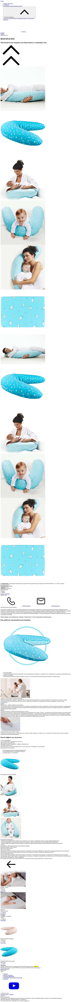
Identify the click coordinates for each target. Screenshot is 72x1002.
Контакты (5, 19)
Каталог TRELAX (5, 969)
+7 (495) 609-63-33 (26, 606)
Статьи (5, 18)
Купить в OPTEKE (5, 594)
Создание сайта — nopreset (7, 994)
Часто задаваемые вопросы (20, 18)
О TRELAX (6, 4)
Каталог (24, 31)
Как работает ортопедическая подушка (12, 6)
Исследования (10, 18)
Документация (30, 18)
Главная (2, 32)
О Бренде (5, 973)
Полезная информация (9, 17)
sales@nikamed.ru (56, 606)
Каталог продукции (8, 3)
